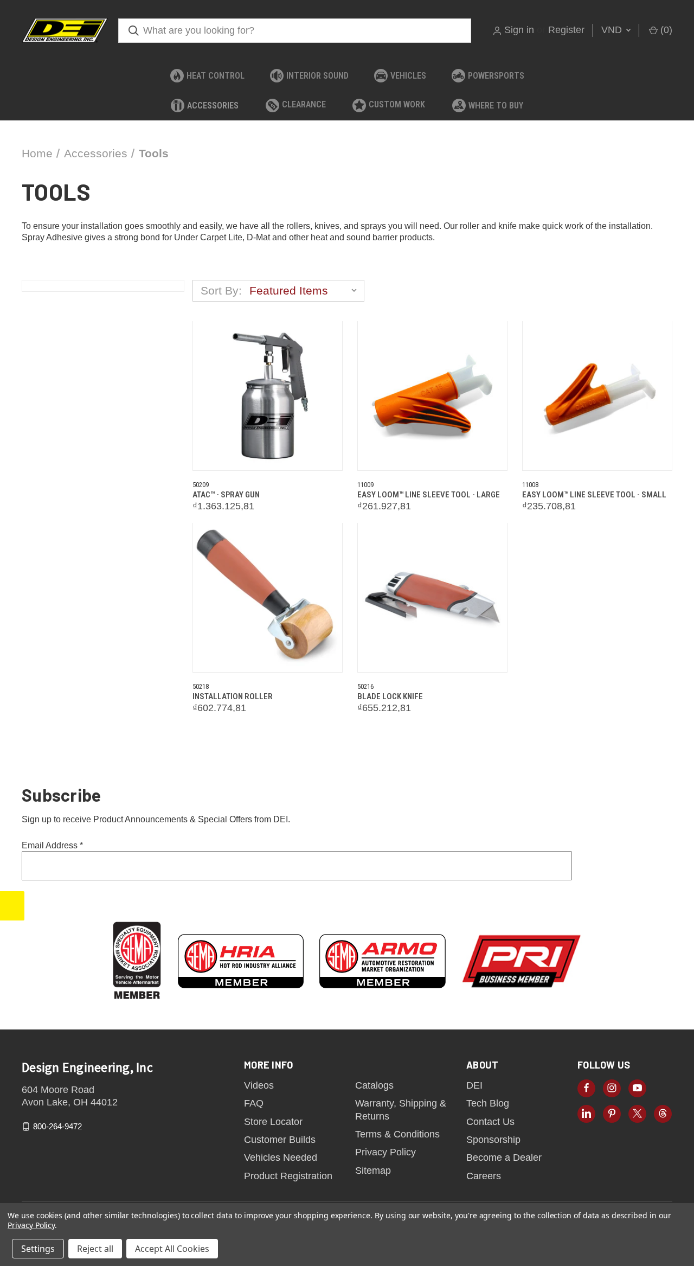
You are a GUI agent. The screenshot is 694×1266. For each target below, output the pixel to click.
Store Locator (273, 1121)
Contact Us (490, 1121)
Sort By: (221, 290)
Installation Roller (232, 696)
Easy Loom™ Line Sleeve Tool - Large (428, 495)
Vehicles (408, 76)
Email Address (52, 845)
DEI (474, 1085)
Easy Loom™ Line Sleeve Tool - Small (594, 495)
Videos (259, 1085)
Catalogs (374, 1085)
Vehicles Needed (280, 1157)
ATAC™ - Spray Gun (226, 495)
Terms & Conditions (397, 1134)
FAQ (254, 1103)
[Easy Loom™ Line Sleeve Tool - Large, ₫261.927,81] (432, 396)
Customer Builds (280, 1139)
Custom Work (397, 104)
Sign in (519, 29)
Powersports (496, 76)
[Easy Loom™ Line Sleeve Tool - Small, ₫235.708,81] (597, 396)
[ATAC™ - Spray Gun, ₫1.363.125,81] (267, 396)
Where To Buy (495, 105)
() (665, 29)
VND (613, 29)
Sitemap (373, 1170)
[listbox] (306, 290)
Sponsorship (493, 1139)
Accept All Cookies (172, 1249)
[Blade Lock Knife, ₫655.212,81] (432, 597)
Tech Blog (487, 1103)
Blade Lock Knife (390, 696)
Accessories (213, 105)
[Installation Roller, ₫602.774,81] (267, 597)
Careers (483, 1176)
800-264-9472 (57, 1126)
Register (566, 29)
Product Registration (288, 1176)
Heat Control (216, 76)
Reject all (95, 1249)
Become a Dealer (504, 1157)
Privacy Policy (385, 1152)
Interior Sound (317, 76)
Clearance (304, 104)
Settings (38, 1249)
